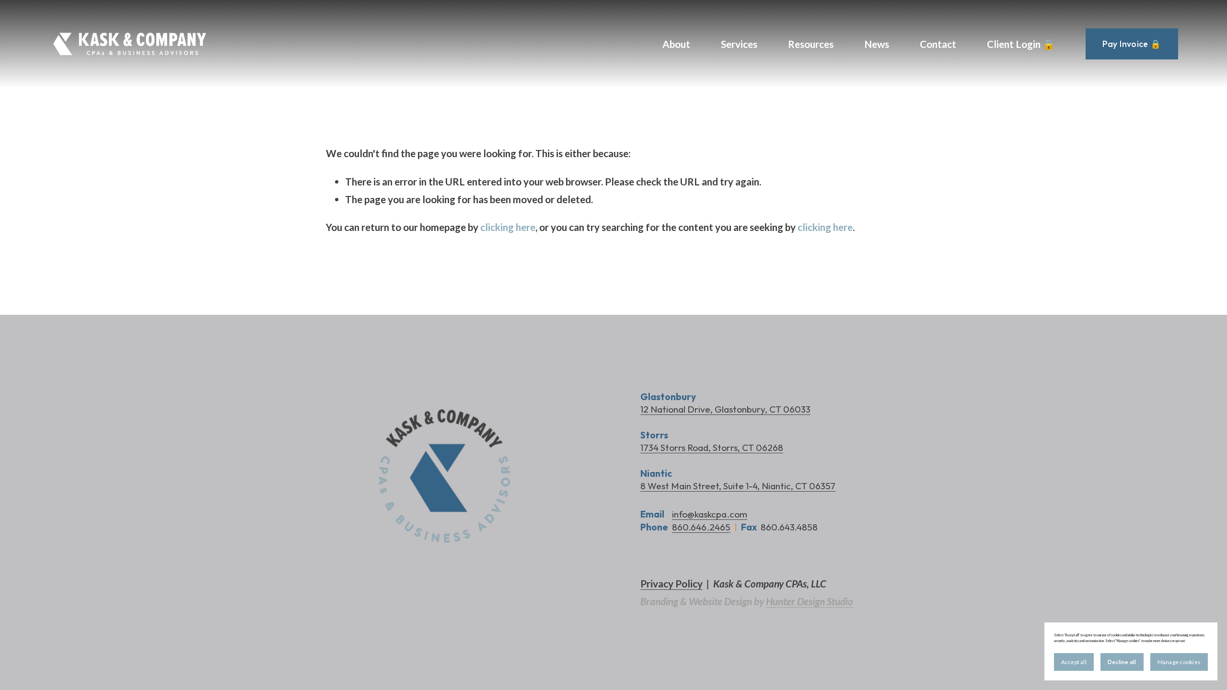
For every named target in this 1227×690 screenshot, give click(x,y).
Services (739, 44)
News (876, 44)
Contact (938, 44)
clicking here (507, 227)
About (676, 44)
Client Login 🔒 (1021, 44)
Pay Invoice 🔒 (1131, 43)
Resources (810, 44)
